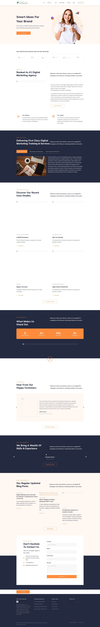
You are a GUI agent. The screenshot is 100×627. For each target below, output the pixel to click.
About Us (49, 2)
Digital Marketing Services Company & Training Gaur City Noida (35, 622)
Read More (18, 508)
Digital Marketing (19, 493)
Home (44, 2)
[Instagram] (76, 603)
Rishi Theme (23, 624)
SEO (56, 2)
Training (68, 2)
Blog (74, 2)
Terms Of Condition (73, 622)
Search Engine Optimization (40, 609)
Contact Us (80, 2)
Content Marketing (38, 604)
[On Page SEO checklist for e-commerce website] (73, 499)
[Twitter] (73, 603)
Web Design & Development (40, 606)
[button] (50, 359)
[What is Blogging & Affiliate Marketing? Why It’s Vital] (50, 493)
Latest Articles (55, 609)
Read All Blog (50, 528)
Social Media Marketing (39, 601)
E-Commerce (64, 508)
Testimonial (54, 606)
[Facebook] (70, 603)
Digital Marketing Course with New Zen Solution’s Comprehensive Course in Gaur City (27, 496)
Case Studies (62, 2)
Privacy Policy (81, 622)
